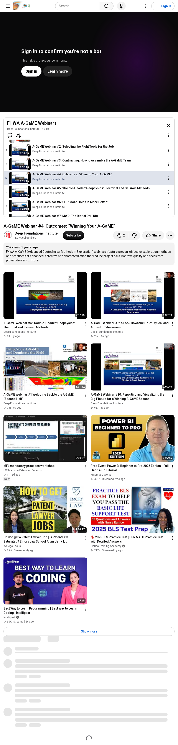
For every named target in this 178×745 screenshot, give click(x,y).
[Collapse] (168, 125)
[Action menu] (168, 135)
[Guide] (7, 6)
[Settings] (145, 6)
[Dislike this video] (134, 235)
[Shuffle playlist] (18, 135)
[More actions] (170, 235)
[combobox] (79, 6)
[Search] (107, 6)
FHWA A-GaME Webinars (32, 123)
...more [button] (33, 260)
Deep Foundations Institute (23, 128)
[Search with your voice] (121, 6)
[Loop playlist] (9, 135)
